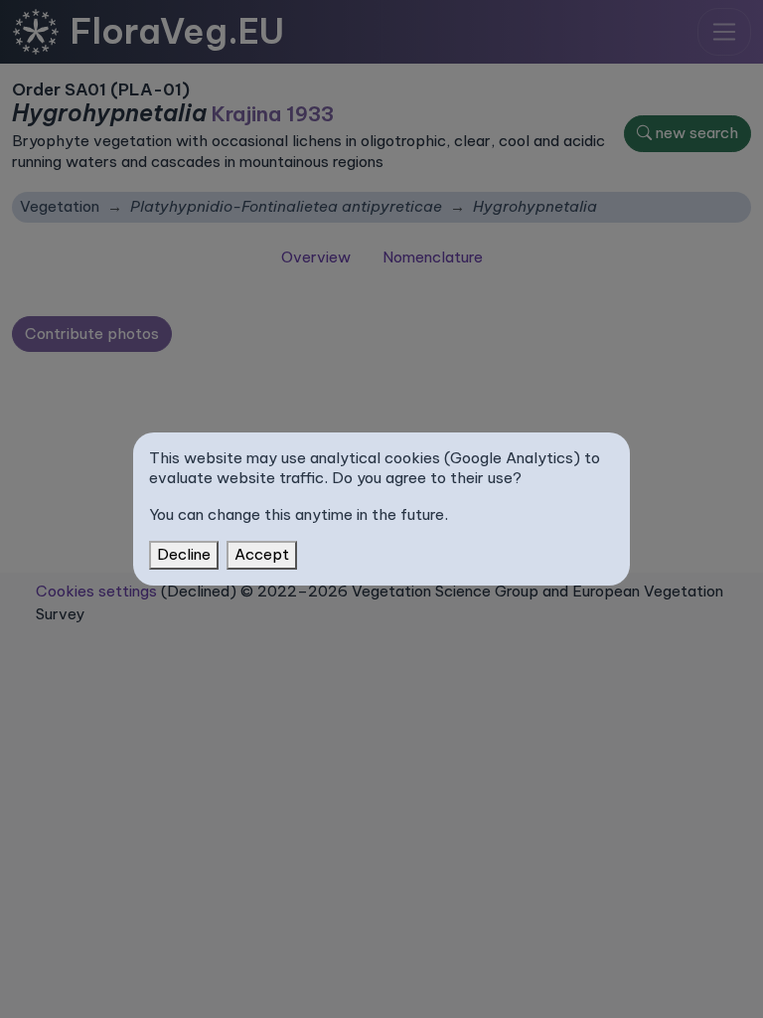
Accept (261, 554)
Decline (184, 554)
